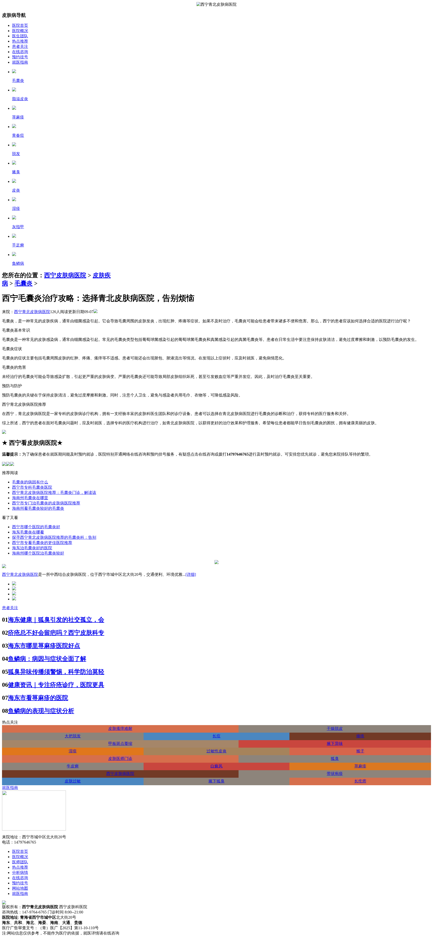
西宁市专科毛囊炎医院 (32, 487)
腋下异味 (335, 743)
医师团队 (20, 862)
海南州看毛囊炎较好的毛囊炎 (38, 508)
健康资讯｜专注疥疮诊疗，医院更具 (56, 685)
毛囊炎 (24, 283)
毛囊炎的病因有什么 (30, 482)
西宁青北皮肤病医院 (32, 312)
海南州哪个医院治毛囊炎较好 (38, 553)
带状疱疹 (335, 773)
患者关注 (20, 46)
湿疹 (73, 751)
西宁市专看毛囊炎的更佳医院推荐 (42, 543)
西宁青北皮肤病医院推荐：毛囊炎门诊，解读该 (54, 492)
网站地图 (20, 888)
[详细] (190, 574)
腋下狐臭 (216, 781)
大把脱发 (73, 736)
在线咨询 (20, 52)
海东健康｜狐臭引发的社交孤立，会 (56, 619)
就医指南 (20, 62)
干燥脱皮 (335, 728)
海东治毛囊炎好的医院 (32, 548)
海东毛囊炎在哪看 (28, 532)
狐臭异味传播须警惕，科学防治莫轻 (56, 671)
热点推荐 (20, 41)
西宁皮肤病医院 (65, 275)
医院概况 (20, 31)
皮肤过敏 (73, 781)
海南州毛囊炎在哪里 (30, 498)
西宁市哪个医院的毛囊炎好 (36, 527)
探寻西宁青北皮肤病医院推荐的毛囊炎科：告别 (54, 537)
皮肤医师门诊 (120, 758)
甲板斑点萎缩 (120, 743)
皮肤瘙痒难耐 (120, 728)
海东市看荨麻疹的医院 (38, 698)
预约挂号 (20, 57)
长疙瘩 (360, 781)
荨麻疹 (360, 766)
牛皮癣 (73, 766)
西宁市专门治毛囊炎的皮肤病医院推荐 (46, 503)
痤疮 (360, 736)
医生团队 (20, 36)
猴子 (360, 751)
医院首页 (20, 25)
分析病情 (20, 872)
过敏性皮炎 (216, 751)
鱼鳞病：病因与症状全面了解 (47, 658)
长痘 (216, 736)
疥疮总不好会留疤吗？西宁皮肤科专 (56, 632)
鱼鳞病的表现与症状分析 (41, 711)
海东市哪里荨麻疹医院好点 (44, 645)
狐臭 (335, 758)
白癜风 (216, 766)
